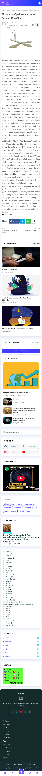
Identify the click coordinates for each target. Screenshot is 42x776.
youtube (31, 452)
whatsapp (32, 446)
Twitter (22, 221)
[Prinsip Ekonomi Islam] (7, 401)
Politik (6, 511)
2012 (7, 591)
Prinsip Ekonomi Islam (10, 269)
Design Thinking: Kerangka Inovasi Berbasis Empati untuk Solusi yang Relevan (24, 410)
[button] (40, 3)
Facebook (15, 221)
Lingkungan (8, 508)
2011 (7, 619)
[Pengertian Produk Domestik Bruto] (21, 375)
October (8, 566)
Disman (6, 544)
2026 (7, 552)
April (7, 589)
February (8, 585)
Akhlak (6, 504)
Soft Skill (21, 511)
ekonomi (19, 504)
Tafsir (7, 754)
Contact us (21, 764)
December (9, 558)
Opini (8, 10)
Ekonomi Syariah (30, 504)
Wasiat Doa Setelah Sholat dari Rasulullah (17, 329)
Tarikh (7, 757)
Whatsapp (28, 221)
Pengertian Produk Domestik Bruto (16, 392)
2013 (7, 587)
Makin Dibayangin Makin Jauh (12, 602)
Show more (36, 243)
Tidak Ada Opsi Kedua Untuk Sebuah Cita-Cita (18, 604)
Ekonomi (8, 728)
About (14, 764)
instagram (13, 452)
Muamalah (27, 508)
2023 (7, 564)
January (8, 554)
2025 (7, 556)
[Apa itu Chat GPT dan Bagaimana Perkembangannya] (7, 420)
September (9, 579)
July (7, 583)
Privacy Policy (32, 764)
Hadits (7, 751)
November (9, 575)
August (8, 562)
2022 (7, 573)
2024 (7, 560)
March (8, 571)
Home (3, 10)
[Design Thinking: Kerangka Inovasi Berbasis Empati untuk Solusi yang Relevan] (7, 410)
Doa (12, 504)
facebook (13, 446)
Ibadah (7, 745)
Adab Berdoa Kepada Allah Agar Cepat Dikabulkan (16, 299)
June (7, 610)
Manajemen (18, 508)
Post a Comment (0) (21, 351)
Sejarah (13, 511)
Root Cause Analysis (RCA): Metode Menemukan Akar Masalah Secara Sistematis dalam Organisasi (21, 538)
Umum (29, 511)
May (7, 568)
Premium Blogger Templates (20, 768)
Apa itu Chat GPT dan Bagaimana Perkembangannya (24, 419)
